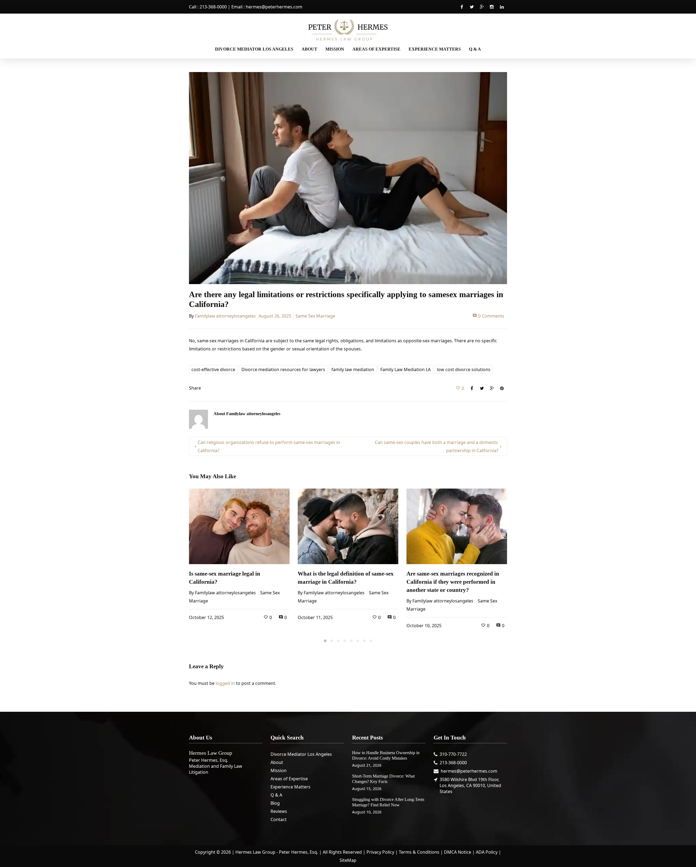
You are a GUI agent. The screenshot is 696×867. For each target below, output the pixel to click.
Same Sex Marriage (315, 316)
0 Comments (491, 316)
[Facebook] (462, 10)
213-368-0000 (213, 7)
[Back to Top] (684, 855)
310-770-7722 (453, 754)
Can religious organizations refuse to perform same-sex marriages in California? (269, 446)
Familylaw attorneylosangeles (225, 316)
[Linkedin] (502, 10)
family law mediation (352, 369)
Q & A (276, 795)
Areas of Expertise (289, 779)
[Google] (482, 10)
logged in (225, 683)
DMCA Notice (457, 852)
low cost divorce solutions (463, 369)
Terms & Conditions (419, 852)
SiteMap (348, 860)
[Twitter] (472, 10)
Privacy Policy (380, 852)
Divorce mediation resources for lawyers (283, 369)
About (277, 762)
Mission (279, 770)
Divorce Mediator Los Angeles (301, 754)
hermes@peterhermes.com (274, 7)
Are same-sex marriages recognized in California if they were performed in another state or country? (452, 581)
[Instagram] (492, 10)
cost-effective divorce (213, 369)
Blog (275, 803)
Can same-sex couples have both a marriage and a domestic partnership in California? (436, 446)
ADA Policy (487, 852)
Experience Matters (290, 787)
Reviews (279, 811)
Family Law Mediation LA (405, 369)
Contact (279, 819)
